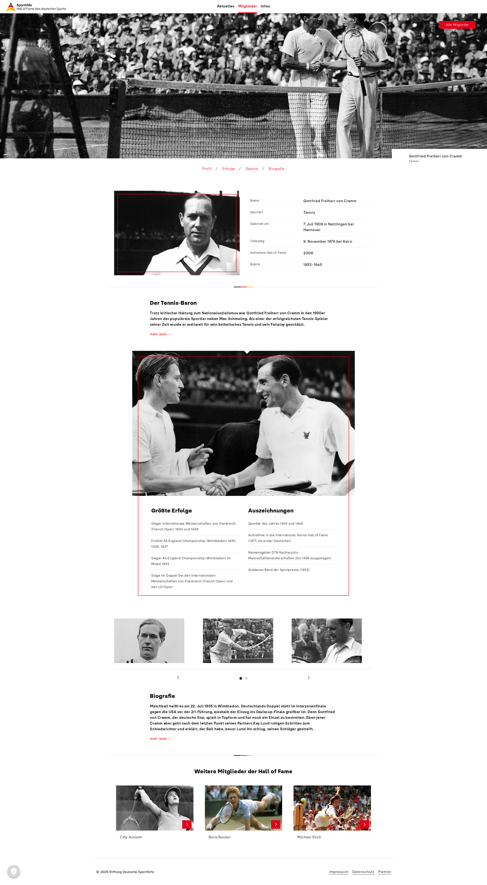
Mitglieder (247, 6)
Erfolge (228, 168)
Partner (384, 871)
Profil (207, 168)
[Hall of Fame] (34, 6)
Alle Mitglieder (457, 25)
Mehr (187, 824)
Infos (265, 6)
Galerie (252, 168)
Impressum (339, 871)
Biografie (277, 168)
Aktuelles (225, 6)
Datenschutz (363, 871)
